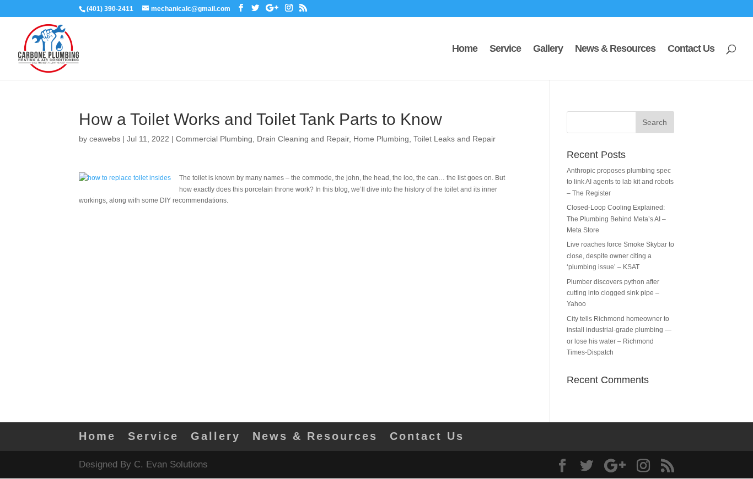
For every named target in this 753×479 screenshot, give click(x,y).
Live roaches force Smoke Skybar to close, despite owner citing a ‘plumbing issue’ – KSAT (620, 256)
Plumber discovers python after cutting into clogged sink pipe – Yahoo (613, 293)
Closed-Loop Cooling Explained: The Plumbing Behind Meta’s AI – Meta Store (616, 219)
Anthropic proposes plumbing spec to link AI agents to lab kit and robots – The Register (620, 182)
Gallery (548, 49)
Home (464, 49)
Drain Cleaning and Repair (303, 138)
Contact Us (691, 49)
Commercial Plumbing (214, 138)
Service (505, 49)
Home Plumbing (381, 138)
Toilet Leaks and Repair (454, 138)
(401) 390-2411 (110, 9)
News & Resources (615, 49)
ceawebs (104, 138)
